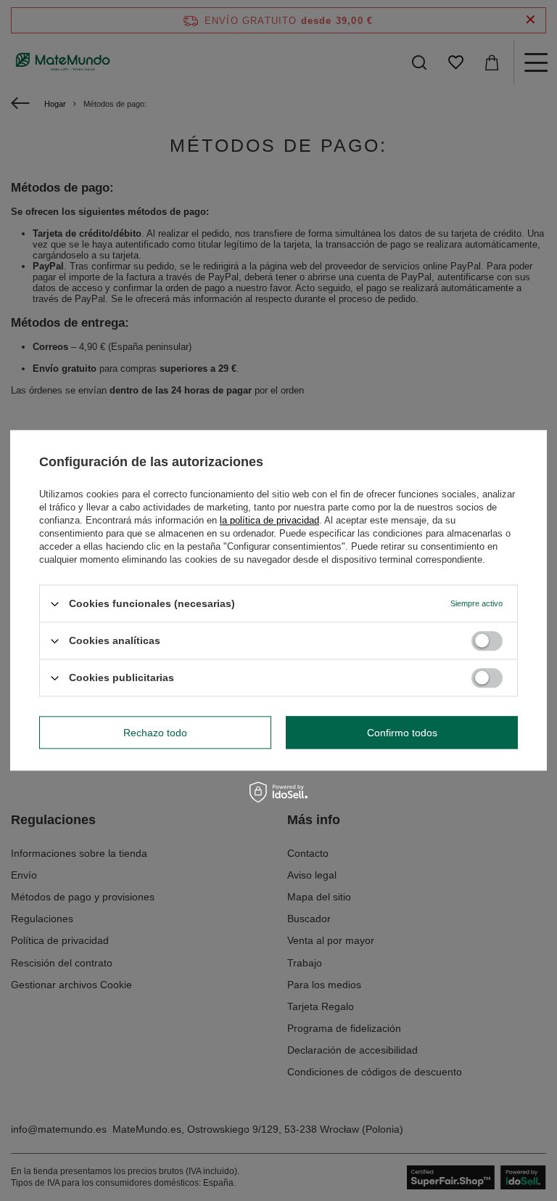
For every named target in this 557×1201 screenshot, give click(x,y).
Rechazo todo (155, 732)
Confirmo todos (402, 732)
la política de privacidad (269, 520)
